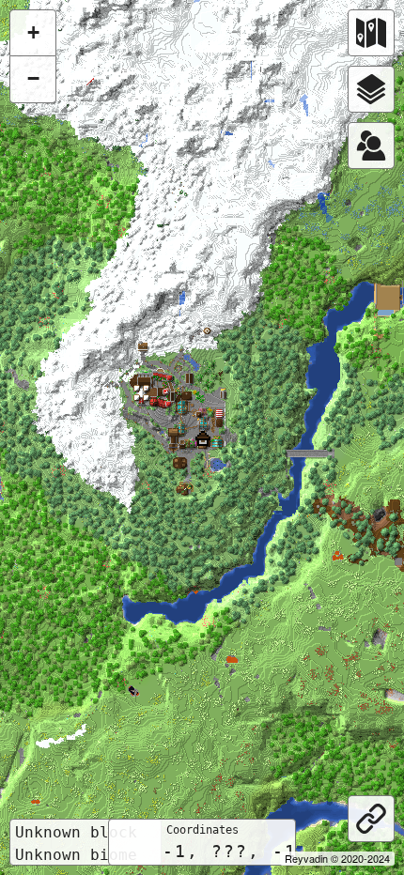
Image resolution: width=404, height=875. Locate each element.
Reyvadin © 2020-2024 (337, 858)
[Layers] (371, 89)
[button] (202, 438)
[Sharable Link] (371, 818)
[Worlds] (371, 32)
